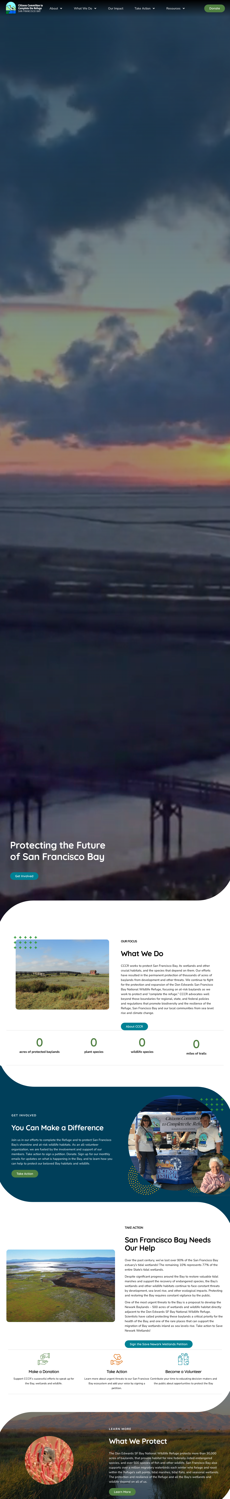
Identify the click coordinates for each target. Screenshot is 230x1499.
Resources (173, 8)
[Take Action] (117, 1359)
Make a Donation (44, 1371)
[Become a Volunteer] (183, 1359)
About (54, 8)
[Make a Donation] (44, 1359)
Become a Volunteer (183, 1371)
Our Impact (115, 8)
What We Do (83, 8)
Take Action (143, 8)
